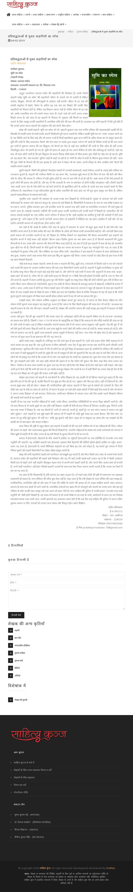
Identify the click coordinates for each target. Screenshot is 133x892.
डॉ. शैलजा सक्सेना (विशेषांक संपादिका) (32, 822)
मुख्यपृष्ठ (61, 31)
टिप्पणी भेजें (16, 615)
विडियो (17, 668)
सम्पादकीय (87, 14)
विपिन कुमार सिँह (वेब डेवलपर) (29, 837)
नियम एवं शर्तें (20, 784)
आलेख (77, 14)
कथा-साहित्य (39, 14)
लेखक (53, 24)
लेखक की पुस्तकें (21, 699)
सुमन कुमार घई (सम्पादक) (26, 814)
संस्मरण (97, 14)
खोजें (63, 24)
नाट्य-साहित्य (18, 24)
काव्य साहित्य (18, 14)
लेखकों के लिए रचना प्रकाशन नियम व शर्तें (33, 770)
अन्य (28, 24)
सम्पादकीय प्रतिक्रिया (22, 645)
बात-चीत (18, 637)
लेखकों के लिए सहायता (24, 777)
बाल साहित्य (109, 14)
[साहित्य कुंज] (22, 5)
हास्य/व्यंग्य (51, 14)
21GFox (110, 868)
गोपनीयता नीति (21, 792)
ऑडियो (17, 675)
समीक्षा (47, 24)
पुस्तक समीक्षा (82, 31)
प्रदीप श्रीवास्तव (18, 63)
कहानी (17, 630)
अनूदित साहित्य (65, 14)
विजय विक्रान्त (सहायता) (26, 829)
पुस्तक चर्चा (19, 660)
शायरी (29, 14)
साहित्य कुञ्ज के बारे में (24, 762)
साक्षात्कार (37, 24)
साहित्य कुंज (45, 868)
